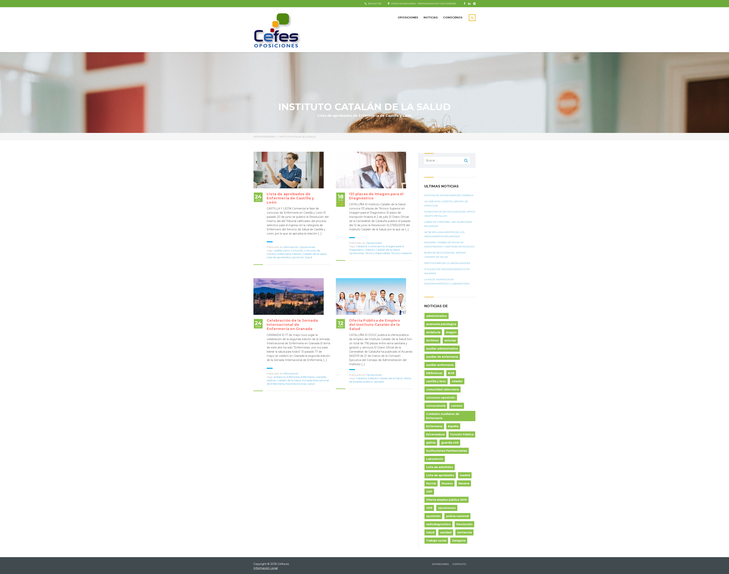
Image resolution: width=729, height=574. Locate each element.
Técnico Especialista (377, 253)
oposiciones (356, 253)
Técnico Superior (401, 253)
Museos (447, 483)
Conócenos (452, 17)
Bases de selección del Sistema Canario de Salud (445, 254)
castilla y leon (282, 250)
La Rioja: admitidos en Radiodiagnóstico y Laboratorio (447, 281)
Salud (308, 257)
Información (291, 247)
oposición (298, 257)
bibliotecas (434, 373)
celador (457, 381)
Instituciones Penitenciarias (446, 450)
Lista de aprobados (278, 257)
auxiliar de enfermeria (442, 356)
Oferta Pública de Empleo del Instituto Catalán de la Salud (374, 324)
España (453, 426)
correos (456, 405)
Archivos (432, 340)
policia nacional (457, 516)
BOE (451, 373)
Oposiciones (408, 17)
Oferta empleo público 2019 (446, 499)
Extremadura (435, 434)
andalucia (280, 376)
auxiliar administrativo (442, 348)
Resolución (464, 524)
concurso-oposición (440, 397)
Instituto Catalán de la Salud (309, 253)
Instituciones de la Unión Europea (447, 263)
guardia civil (449, 442)
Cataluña (361, 246)
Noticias (431, 17)
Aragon (451, 332)
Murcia (431, 483)
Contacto (459, 564)
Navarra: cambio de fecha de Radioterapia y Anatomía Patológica (449, 244)
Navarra (463, 483)
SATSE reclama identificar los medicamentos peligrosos (444, 234)
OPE (429, 508)
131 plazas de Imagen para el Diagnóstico (376, 196)
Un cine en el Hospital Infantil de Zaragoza (446, 203)
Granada (321, 376)
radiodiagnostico (438, 524)
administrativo (436, 316)
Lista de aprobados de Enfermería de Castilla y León (290, 198)
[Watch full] (288, 170)
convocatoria (376, 246)
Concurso (297, 250)
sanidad (379, 381)
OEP (429, 491)
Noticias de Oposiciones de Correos (448, 195)
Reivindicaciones (296, 383)
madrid (465, 475)
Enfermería (284, 253)
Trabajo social (436, 540)
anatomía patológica (441, 324)
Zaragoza (458, 540)
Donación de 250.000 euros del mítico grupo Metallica (449, 213)
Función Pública (461, 434)
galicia (431, 442)
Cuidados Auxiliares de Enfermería (442, 416)
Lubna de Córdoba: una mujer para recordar (448, 223)
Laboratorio (434, 459)
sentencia (464, 532)
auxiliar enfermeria (440, 365)
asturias (450, 340)
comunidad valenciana (442, 389)
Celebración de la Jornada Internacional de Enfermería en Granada (292, 324)
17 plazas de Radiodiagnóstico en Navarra (446, 271)
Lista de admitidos (439, 467)
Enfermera (293, 376)
